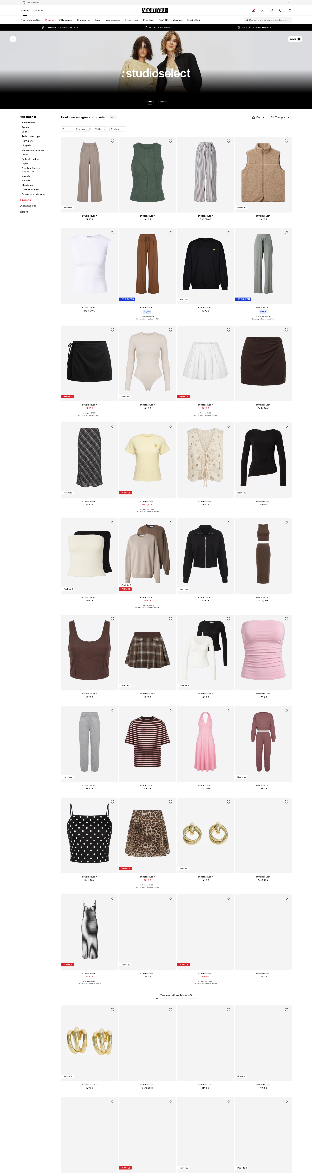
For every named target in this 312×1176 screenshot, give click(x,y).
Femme (24, 10)
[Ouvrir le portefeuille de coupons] (253, 10)
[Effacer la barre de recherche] (289, 20)
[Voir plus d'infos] (89, 224)
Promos (80, 129)
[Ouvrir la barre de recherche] (246, 19)
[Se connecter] (263, 10)
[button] (258, 117)
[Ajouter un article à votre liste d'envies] (112, 141)
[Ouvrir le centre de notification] (272, 10)
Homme (39, 10)
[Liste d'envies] (281, 10)
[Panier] (290, 10)
